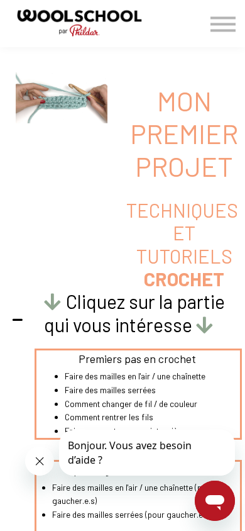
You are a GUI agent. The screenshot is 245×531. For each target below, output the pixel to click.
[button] (122, 319)
